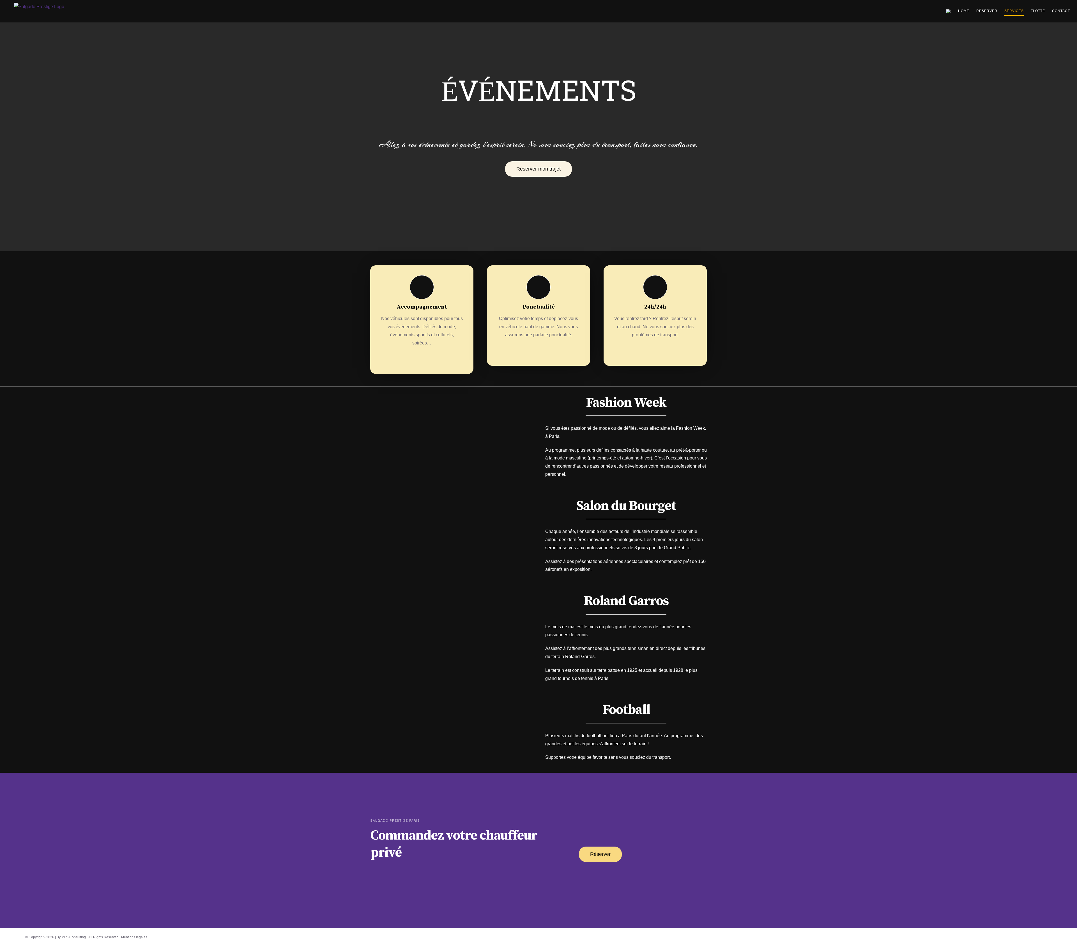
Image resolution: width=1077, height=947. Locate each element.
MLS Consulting (73, 937)
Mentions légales (134, 937)
